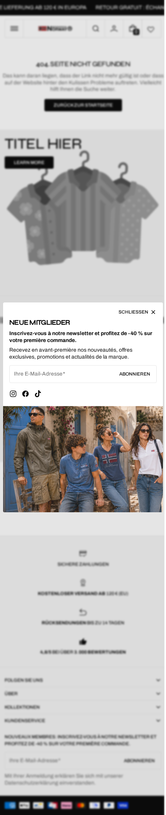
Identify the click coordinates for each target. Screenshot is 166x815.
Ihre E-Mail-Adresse (38, 376)
